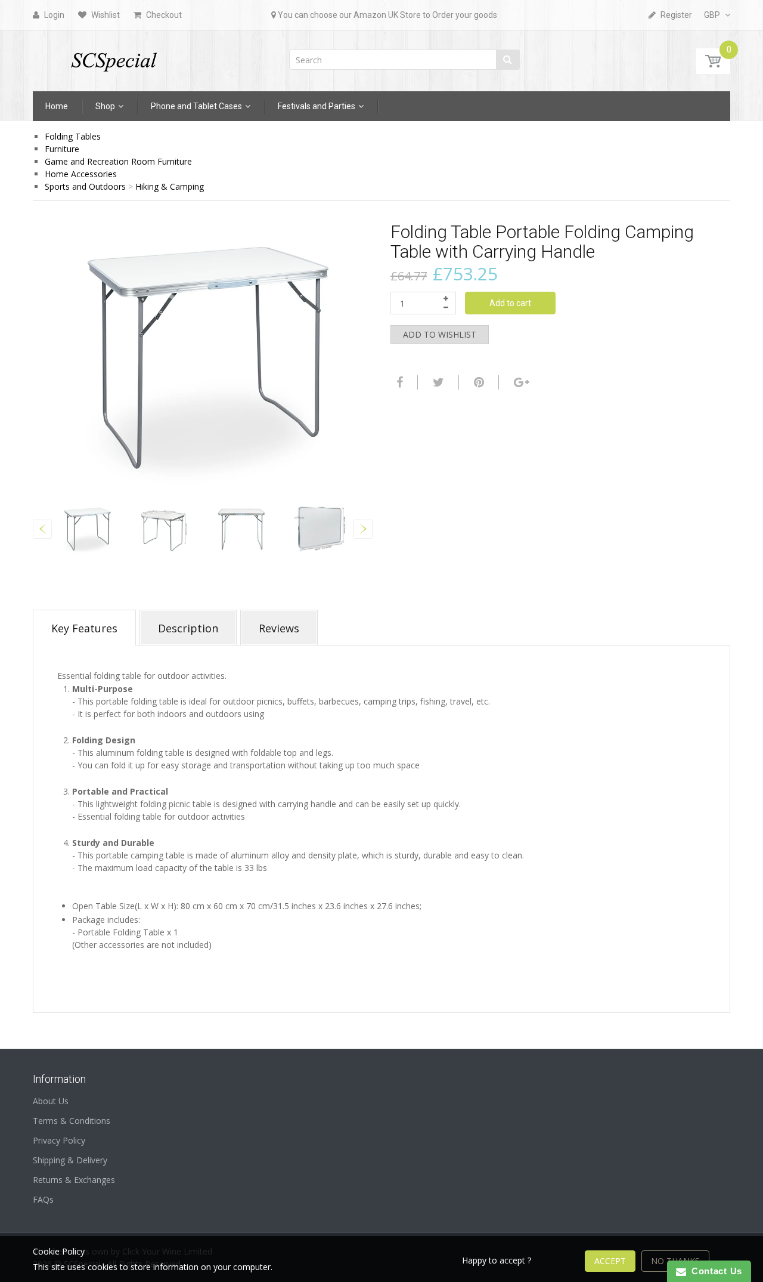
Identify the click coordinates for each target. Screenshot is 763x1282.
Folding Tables (73, 136)
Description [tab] (188, 628)
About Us (51, 1101)
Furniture (62, 149)
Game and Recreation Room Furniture (118, 161)
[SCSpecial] (113, 57)
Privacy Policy (59, 1140)
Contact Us (714, 1271)
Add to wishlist (439, 334)
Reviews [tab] (279, 628)
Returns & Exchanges (74, 1179)
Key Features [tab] (84, 628)
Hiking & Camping (169, 186)
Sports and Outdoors (85, 186)
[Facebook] (398, 382)
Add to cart (510, 303)
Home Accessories (81, 174)
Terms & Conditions (71, 1120)
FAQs (43, 1199)
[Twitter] (437, 382)
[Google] (520, 382)
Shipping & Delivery (70, 1160)
